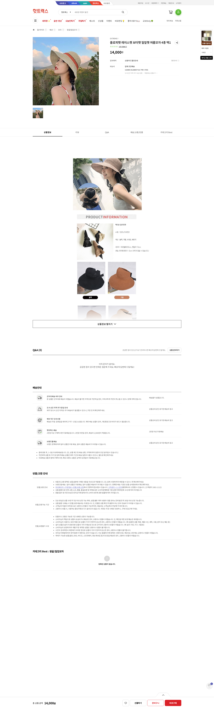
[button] (177, 42)
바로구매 (173, 702)
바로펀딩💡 (120, 20)
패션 (51, 30)
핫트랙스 (64, 12)
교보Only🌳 (148, 20)
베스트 (92, 20)
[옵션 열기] (163, 695)
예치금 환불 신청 (206, 58)
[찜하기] (125, 703)
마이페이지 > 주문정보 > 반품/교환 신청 (69, 487)
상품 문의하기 (174, 350)
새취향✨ (46, 20)
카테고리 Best (166, 132)
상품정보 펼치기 (105, 324)
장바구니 (155, 702)
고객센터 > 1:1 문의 (115, 487)
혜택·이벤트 (205, 48)
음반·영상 (58, 20)
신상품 (101, 20)
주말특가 (82, 20)
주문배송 (163, 3)
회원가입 (140, 3)
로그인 (147, 3)
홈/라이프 (40, 30)
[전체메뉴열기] (35, 20)
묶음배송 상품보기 (150, 73)
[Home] (34, 30)
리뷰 (77, 132)
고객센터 (178, 3)
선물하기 (138, 702)
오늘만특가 (70, 20)
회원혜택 (154, 3)
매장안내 (171, 3)
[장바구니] (170, 12)
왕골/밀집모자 (72, 30)
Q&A (107, 132)
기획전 (203, 52)
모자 (59, 30)
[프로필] (178, 12)
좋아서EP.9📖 (134, 20)
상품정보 (47, 132)
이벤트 (109, 20)
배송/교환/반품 (137, 132)
